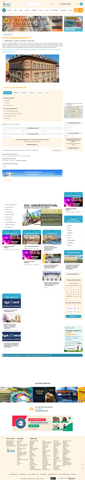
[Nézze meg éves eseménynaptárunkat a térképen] (81, 10)
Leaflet (81, 117)
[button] (73, 112)
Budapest (9, 41)
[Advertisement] (32, 192)
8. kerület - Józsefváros (19, 41)
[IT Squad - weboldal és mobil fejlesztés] (72, 478)
